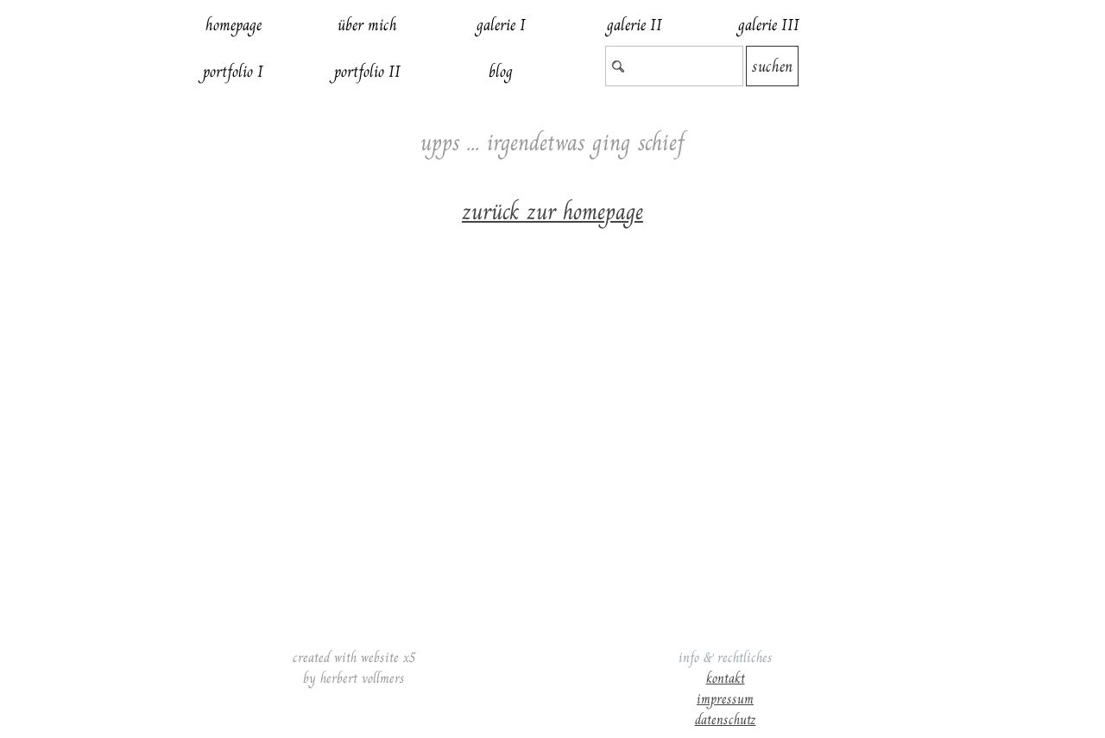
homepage (233, 24)
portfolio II (367, 71)
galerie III (768, 24)
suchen (772, 66)
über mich (367, 24)
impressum (725, 699)
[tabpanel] (552, 197)
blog (501, 71)
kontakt (725, 678)
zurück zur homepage (552, 211)
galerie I (501, 24)
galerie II (634, 24)
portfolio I (233, 71)
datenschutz (725, 719)
